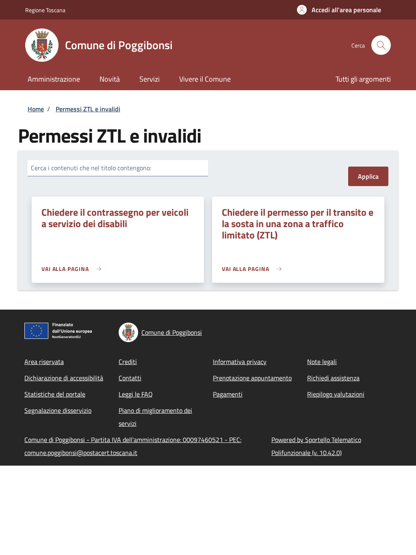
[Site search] (381, 45)
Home (36, 109)
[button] (339, 10)
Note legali (322, 361)
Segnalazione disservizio (57, 410)
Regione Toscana (45, 10)
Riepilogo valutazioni (335, 394)
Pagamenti (228, 394)
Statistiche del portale (54, 394)
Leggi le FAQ (136, 394)
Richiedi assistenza (333, 378)
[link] (73, 268)
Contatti (130, 378)
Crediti (128, 361)
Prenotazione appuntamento (252, 378)
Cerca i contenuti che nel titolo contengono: (91, 168)
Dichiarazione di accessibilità (63, 378)
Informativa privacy (239, 361)
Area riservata (44, 361)
